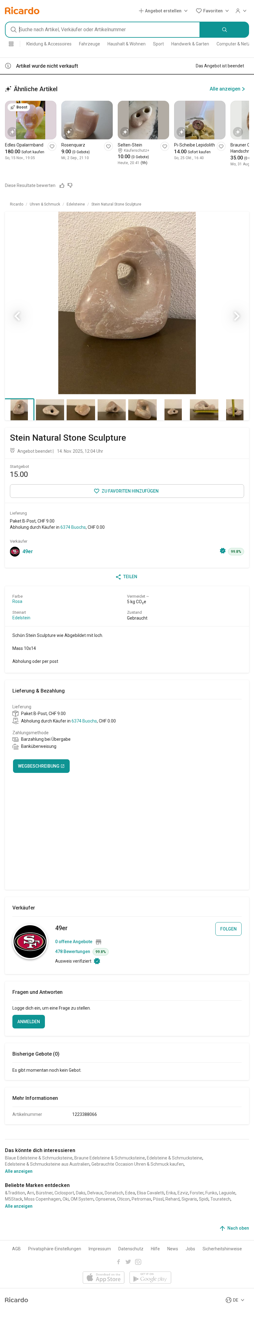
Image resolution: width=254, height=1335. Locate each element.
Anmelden (28, 1021)
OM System (82, 1199)
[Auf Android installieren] (150, 1278)
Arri (30, 1192)
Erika (171, 1192)
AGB (16, 1248)
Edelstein (21, 617)
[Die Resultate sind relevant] (62, 185)
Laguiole (227, 1192)
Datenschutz (130, 1248)
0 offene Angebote (73, 941)
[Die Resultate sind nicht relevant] (70, 185)
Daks (80, 1192)
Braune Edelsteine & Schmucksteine (109, 1157)
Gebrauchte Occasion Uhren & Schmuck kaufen (137, 1164)
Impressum (100, 1248)
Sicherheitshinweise (222, 1248)
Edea (130, 1192)
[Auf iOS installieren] (104, 1278)
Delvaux (95, 1192)
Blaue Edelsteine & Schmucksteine (38, 1157)
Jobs (190, 1248)
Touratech (220, 1199)
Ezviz (182, 1192)
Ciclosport (64, 1192)
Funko (211, 1192)
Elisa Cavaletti (150, 1192)
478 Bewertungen (72, 951)
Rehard (172, 1199)
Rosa (17, 601)
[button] (164, 11)
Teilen (130, 576)
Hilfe (155, 1248)
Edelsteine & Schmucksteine (174, 1157)
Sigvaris (189, 1199)
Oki (66, 1199)
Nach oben (238, 1228)
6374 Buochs (73, 527)
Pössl (158, 1199)
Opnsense (105, 1199)
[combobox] (102, 30)
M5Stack (13, 1199)
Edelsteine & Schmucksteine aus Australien (47, 1164)
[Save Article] (52, 146)
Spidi (203, 1199)
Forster (197, 1192)
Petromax (141, 1199)
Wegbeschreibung (38, 766)
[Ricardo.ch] (22, 11)
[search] (224, 30)
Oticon (123, 1199)
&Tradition (15, 1192)
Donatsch (114, 1192)
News (172, 1248)
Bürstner (44, 1192)
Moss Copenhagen (42, 1199)
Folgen (228, 928)
